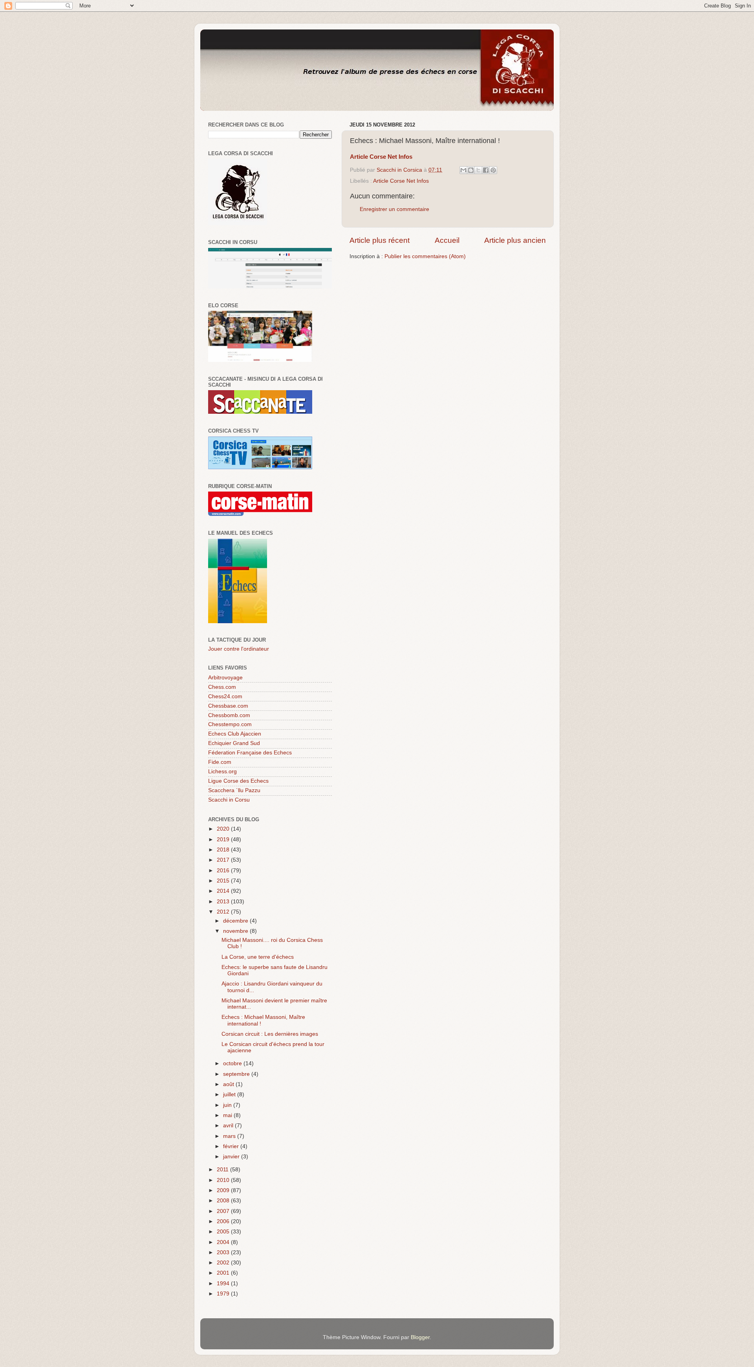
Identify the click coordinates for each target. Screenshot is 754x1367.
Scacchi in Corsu (229, 800)
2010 (224, 1180)
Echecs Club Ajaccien (234, 734)
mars (230, 1136)
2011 (223, 1170)
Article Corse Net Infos (401, 181)
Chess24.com (225, 696)
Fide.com (219, 762)
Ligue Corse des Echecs (238, 781)
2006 (224, 1221)
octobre (233, 1063)
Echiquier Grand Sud (234, 743)
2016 (224, 870)
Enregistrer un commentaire (394, 209)
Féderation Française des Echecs (250, 753)
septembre (237, 1074)
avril (229, 1125)
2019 (224, 839)
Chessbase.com (228, 706)
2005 (224, 1232)
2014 (224, 891)
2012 (224, 912)
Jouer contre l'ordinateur (238, 649)
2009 (224, 1190)
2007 (224, 1211)
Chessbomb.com (229, 715)
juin (228, 1105)
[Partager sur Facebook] (486, 170)
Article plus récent (380, 240)
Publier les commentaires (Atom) (425, 256)
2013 (224, 902)
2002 (224, 1263)
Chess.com (222, 687)
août (229, 1084)
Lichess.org (222, 771)
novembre (236, 931)
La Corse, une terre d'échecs (257, 957)
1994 (224, 1283)
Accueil (447, 240)
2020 (224, 829)
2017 (224, 860)
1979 (224, 1294)
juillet (230, 1094)
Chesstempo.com (230, 724)
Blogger (420, 1337)
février (231, 1146)
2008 (224, 1201)
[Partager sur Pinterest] (493, 170)
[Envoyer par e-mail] (463, 170)
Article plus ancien (515, 240)
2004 (224, 1242)
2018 (224, 850)
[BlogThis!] (471, 170)
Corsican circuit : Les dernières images (269, 1034)
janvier (232, 1157)
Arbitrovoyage (225, 678)
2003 (224, 1252)
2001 (224, 1273)
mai (228, 1115)
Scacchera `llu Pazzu (234, 790)
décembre (236, 921)
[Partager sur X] (478, 170)
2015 (224, 881)
